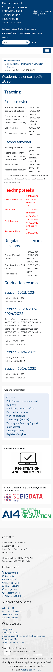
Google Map (7, 629)
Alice (40, 32)
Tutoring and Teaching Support (22, 423)
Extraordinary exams (17, 412)
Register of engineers (17, 434)
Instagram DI (11, 589)
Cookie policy (28, 669)
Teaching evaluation (27, 32)
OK (39, 669)
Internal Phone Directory (13, 642)
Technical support (10, 614)
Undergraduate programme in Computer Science (11, 19)
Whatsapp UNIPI (13, 596)
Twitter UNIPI (11, 572)
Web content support (12, 611)
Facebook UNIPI (12, 582)
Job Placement (13, 427)
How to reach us (9, 632)
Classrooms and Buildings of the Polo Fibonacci (23, 635)
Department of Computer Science (14, 5)
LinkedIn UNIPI (12, 586)
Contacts (6, 28)
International (30, 28)
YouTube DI (10, 579)
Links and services (10, 617)
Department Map (10, 639)
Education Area (12, 11)
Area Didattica (13, 60)
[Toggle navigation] (47, 50)
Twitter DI (9, 576)
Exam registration (9, 32)
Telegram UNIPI (12, 592)
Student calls (17, 28)
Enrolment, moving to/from (20, 408)
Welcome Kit (8, 607)
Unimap (5, 36)
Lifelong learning (15, 430)
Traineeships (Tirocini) (17, 419)
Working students (15, 416)
